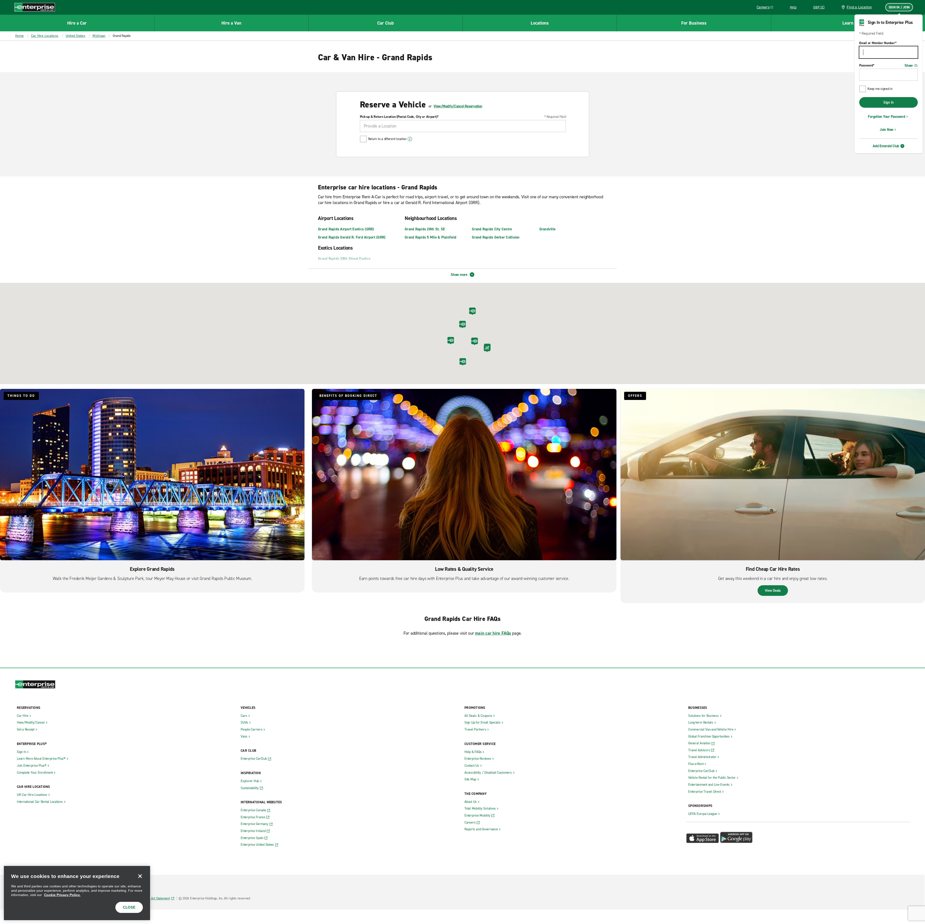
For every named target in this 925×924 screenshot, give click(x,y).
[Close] (140, 876)
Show (909, 65)
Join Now (886, 129)
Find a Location (859, 7)
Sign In (888, 102)
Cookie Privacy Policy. (62, 895)
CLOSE (129, 907)
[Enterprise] (34, 7)
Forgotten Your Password (886, 116)
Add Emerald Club (886, 146)
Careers (767, 8)
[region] (77, 893)
